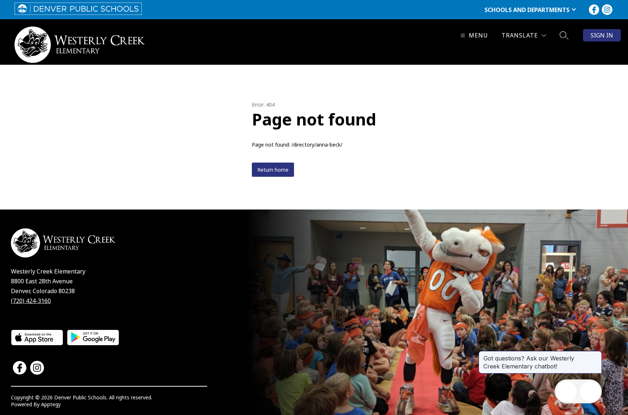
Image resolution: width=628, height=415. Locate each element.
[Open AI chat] (590, 391)
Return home (273, 169)
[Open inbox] (566, 391)
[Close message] (596, 354)
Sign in (602, 35)
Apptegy (51, 404)
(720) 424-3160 (31, 301)
